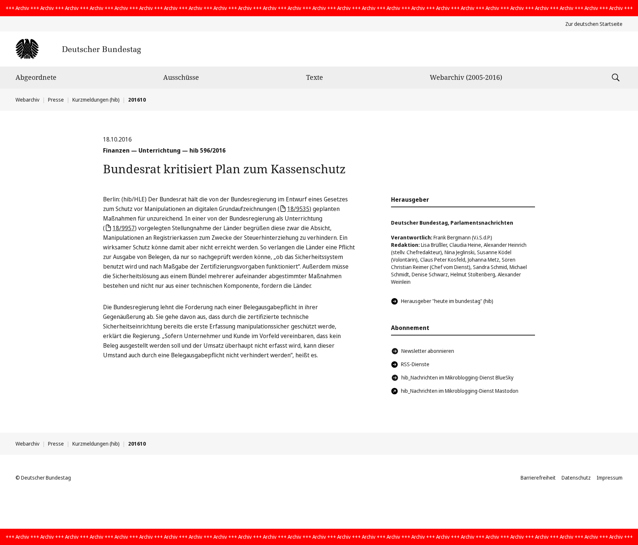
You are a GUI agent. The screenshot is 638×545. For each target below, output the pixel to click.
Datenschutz (576, 477)
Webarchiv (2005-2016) (466, 77)
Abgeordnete (36, 77)
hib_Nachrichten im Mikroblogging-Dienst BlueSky (457, 377)
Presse (56, 99)
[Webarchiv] (78, 49)
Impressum (609, 477)
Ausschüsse (181, 77)
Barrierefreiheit (538, 477)
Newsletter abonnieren (427, 350)
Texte (314, 77)
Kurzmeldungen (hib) (96, 99)
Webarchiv (28, 99)
